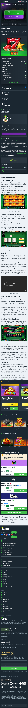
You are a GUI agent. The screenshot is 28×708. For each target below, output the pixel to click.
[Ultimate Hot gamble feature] (14, 240)
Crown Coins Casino (7, 467)
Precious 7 (18, 428)
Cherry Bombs (6, 428)
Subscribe (14, 668)
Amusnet (18, 140)
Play (14, 408)
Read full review (15, 134)
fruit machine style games (14, 184)
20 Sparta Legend (7, 446)
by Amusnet (6, 5)
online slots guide (21, 153)
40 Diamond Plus (19, 446)
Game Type (7, 92)
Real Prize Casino (6, 500)
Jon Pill (5, 379)
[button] (26, 87)
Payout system (7, 103)
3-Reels (6, 111)
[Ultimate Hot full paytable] (14, 334)
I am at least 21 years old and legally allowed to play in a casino (15, 672)
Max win (6, 98)
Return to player (8, 87)
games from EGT (15, 183)
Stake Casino (5, 484)
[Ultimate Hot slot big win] (14, 202)
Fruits (2, 111)
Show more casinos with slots (14, 512)
